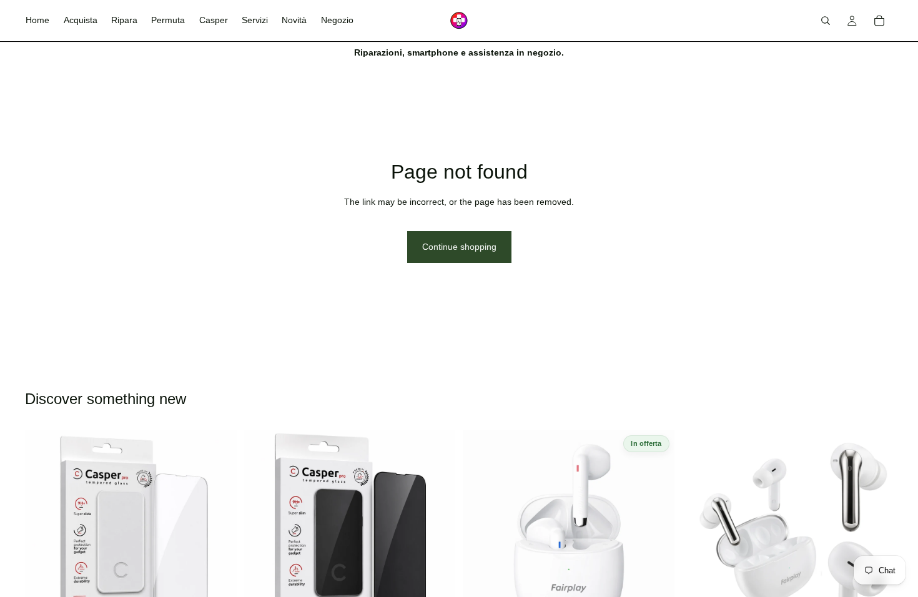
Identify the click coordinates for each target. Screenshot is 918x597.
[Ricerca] (825, 20)
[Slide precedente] (481, 536)
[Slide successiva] (655, 536)
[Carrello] (879, 20)
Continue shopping (459, 247)
